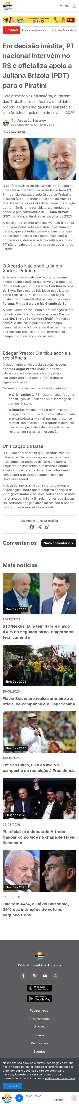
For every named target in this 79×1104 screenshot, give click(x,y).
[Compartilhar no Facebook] (32, 527)
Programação (39, 1019)
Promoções (39, 1043)
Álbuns (39, 1027)
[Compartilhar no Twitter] (39, 527)
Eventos (40, 1051)
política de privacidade (60, 1078)
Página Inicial (39, 1010)
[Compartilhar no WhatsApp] (47, 527)
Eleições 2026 (14, 132)
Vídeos (39, 1035)
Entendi (12, 1086)
